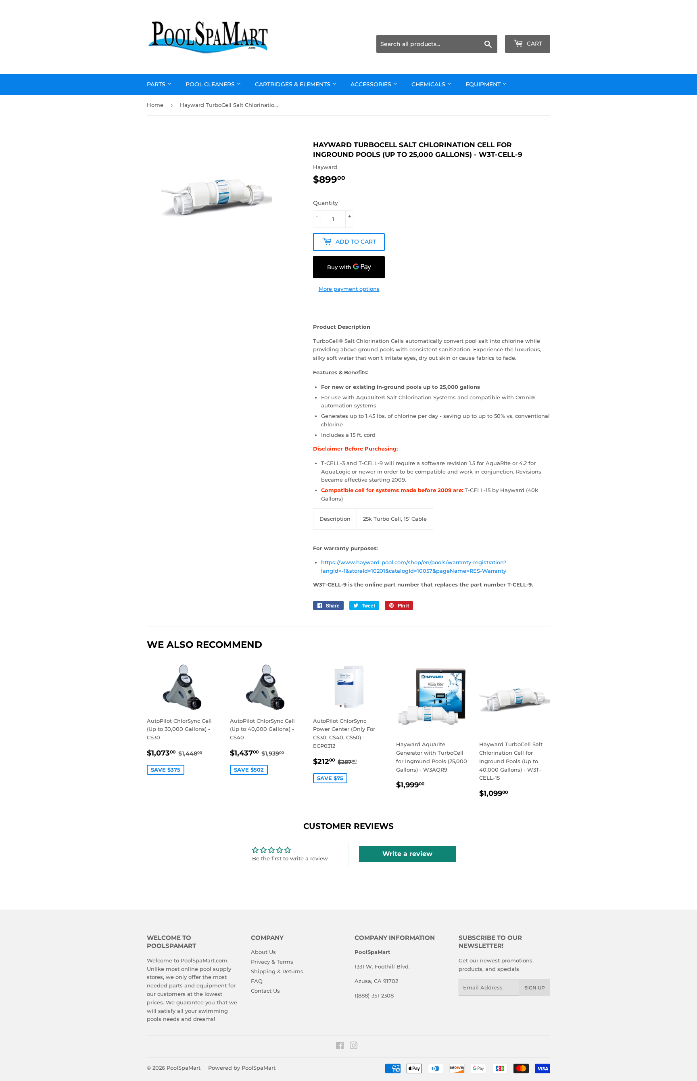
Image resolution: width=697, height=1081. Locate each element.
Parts (157, 84)
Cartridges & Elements (293, 84)
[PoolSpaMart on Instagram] (354, 1046)
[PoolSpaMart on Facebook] (340, 1046)
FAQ (257, 981)
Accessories (372, 84)
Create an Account (528, 25)
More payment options (349, 289)
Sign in (486, 25)
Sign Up (534, 988)
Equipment (483, 84)
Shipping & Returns (277, 971)
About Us (263, 952)
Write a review (407, 854)
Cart (533, 43)
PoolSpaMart (183, 1067)
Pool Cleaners (211, 84)
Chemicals (429, 84)
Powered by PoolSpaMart (241, 1067)
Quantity (325, 203)
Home (155, 105)
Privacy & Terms (272, 961)
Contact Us (265, 990)
